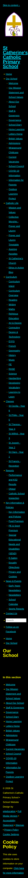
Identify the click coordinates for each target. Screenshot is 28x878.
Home (9, 638)
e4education (9, 811)
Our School (11, 643)
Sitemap (20, 825)
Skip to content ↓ (11, 5)
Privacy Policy (11, 829)
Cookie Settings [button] (11, 834)
